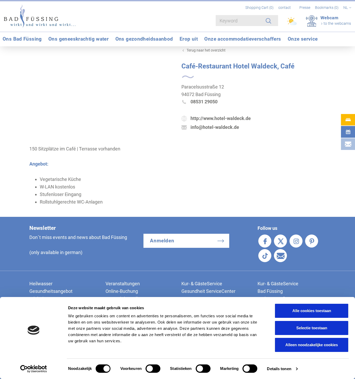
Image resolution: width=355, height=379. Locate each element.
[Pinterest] (311, 241)
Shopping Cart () (259, 7)
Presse (304, 7)
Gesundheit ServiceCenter (208, 291)
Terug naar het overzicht (206, 50)
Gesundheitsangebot (51, 291)
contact (284, 7)
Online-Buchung (122, 291)
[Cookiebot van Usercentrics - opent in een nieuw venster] (33, 369)
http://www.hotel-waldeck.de (220, 118)
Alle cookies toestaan (311, 310)
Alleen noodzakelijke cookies (311, 345)
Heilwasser (40, 283)
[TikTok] (264, 255)
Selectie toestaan (311, 328)
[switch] (153, 368)
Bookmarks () (327, 7)
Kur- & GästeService (201, 283)
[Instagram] (296, 241)
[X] (280, 241)
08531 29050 (204, 101)
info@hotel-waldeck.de (214, 127)
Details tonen (279, 369)
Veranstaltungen (123, 283)
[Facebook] (264, 241)
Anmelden (162, 241)
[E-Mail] (280, 255)
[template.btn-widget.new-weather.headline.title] (292, 23)
